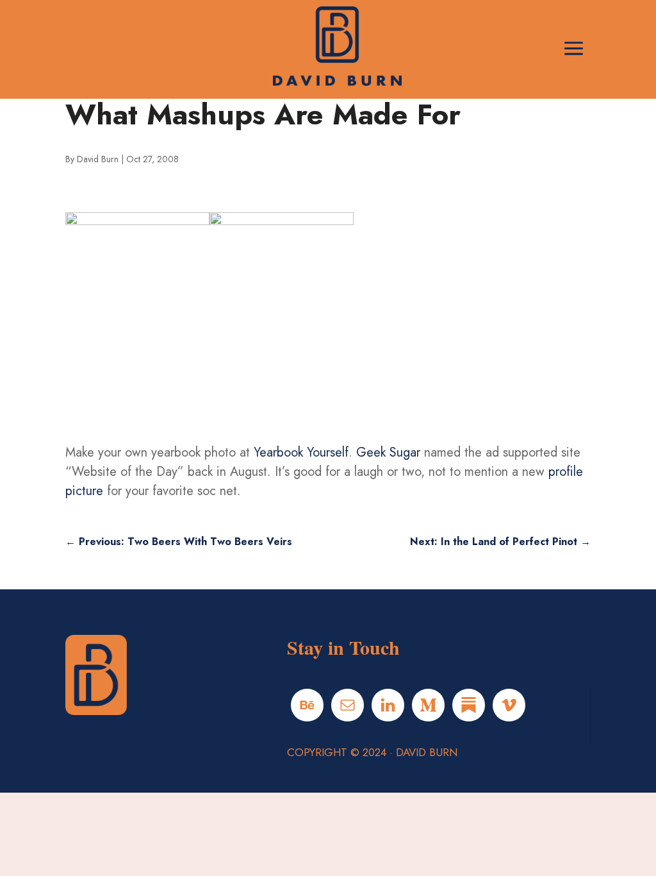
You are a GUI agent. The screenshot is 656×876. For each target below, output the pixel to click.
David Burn (98, 159)
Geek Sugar (388, 452)
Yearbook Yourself (301, 452)
